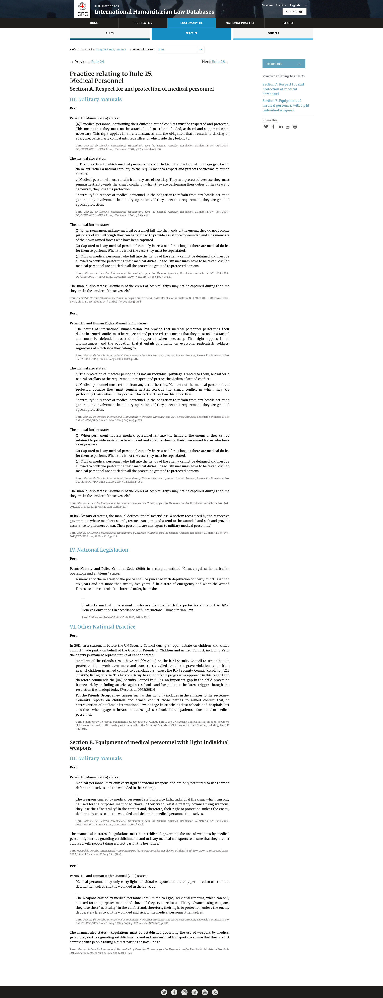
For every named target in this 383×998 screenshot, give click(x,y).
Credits (281, 5)
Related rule (274, 64)
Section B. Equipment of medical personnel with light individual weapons (286, 105)
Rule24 (97, 61)
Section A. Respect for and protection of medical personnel (283, 89)
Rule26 (218, 61)
